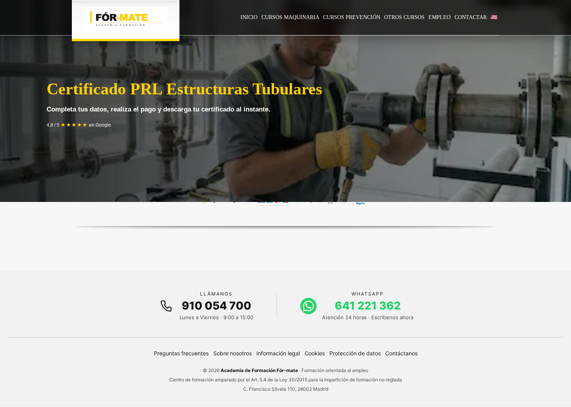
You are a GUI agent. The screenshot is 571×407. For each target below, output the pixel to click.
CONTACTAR (470, 17)
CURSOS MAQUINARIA (290, 17)
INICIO (249, 17)
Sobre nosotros (232, 353)
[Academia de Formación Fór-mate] (125, 19)
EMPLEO (439, 17)
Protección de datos (355, 353)
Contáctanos (401, 353)
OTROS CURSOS (404, 17)
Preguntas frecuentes (181, 353)
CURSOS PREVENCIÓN (351, 17)
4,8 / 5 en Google (79, 125)
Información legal (278, 353)
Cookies (315, 353)
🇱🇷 (494, 17)
